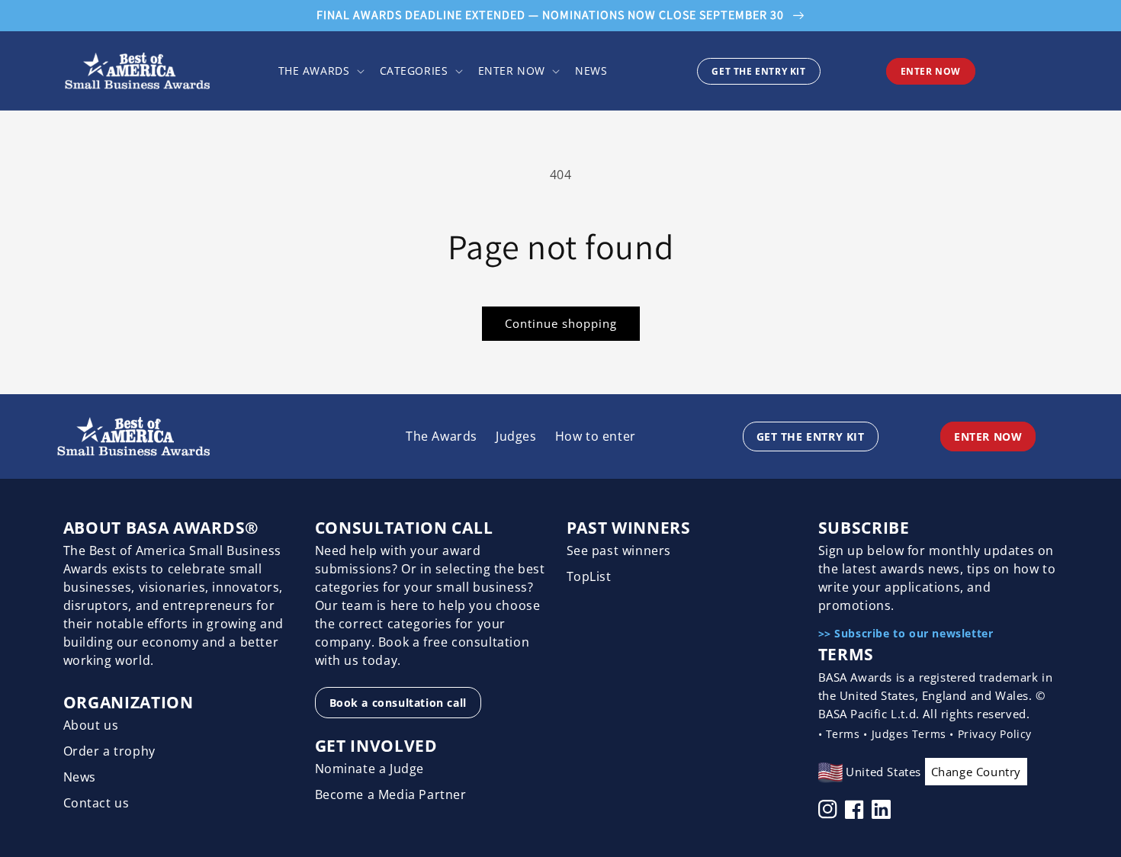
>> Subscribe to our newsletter (906, 633)
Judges (516, 436)
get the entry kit (758, 71)
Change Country (976, 771)
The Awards (441, 436)
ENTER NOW (931, 71)
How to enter (595, 436)
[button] (320, 71)
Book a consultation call (398, 702)
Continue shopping (561, 323)
